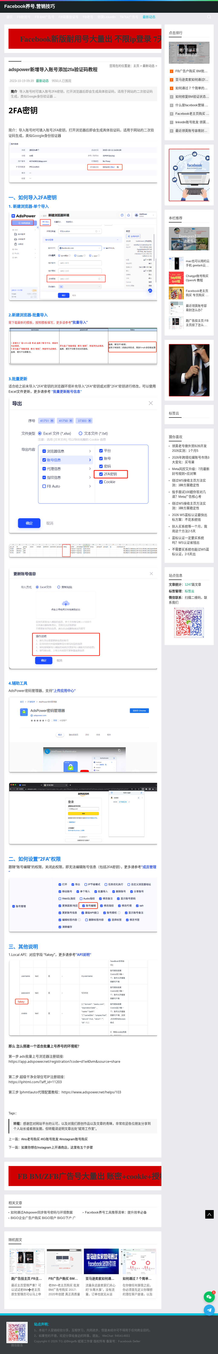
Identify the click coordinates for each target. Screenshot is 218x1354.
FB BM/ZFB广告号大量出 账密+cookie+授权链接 (100, 1176)
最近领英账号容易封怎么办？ (196, 130)
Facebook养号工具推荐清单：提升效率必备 (116, 1212)
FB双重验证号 (69, 17)
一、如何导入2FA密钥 (33, 197)
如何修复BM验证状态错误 (193, 96)
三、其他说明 (23, 946)
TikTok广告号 (129, 17)
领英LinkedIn (107, 17)
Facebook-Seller (129, 1341)
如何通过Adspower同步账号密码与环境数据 (42, 1212)
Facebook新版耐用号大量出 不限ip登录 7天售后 (100, 38)
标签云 (189, 591)
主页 (136, 65)
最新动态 (149, 17)
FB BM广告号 (44, 17)
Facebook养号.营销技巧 (29, 6)
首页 (9, 17)
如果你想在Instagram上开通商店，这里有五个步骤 (57, 1147)
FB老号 (88, 17)
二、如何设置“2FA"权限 (35, 858)
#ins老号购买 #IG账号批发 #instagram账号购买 (54, 1139)
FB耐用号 (24, 17)
